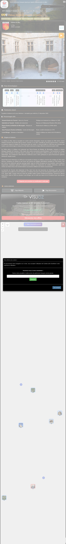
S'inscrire (33, 279)
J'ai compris (57, 287)
